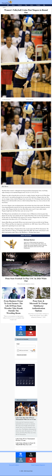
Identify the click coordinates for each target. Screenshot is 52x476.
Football (38, 5)
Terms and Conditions (14, 465)
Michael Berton (7, 99)
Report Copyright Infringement (38, 465)
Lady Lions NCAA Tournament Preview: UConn (25, 439)
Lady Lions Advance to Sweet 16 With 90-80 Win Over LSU (25, 444)
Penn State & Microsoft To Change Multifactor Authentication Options (38, 305)
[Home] (7, 3)
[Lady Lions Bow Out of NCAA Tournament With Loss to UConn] (26, 416)
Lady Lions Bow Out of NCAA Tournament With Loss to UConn (26, 418)
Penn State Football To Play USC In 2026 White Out (26, 279)
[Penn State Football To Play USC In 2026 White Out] (26, 276)
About (31, 5)
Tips (26, 5)
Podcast (20, 5)
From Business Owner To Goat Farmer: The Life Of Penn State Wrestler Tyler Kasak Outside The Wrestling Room (13, 307)
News (13, 5)
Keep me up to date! (21, 354)
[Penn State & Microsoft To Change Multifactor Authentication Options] (38, 298)
